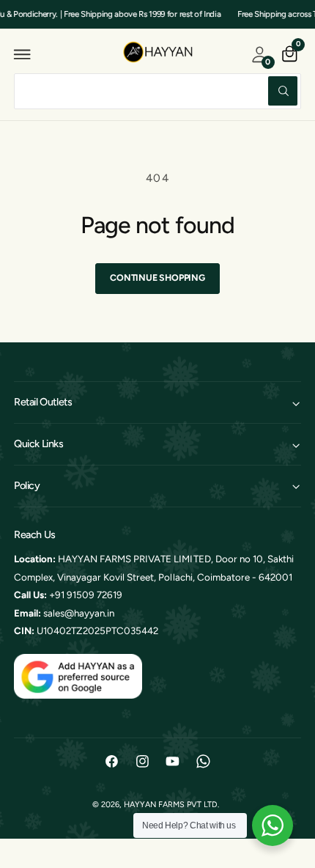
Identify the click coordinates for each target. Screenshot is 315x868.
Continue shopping (157, 277)
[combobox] (157, 91)
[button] (22, 54)
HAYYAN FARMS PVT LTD (171, 804)
